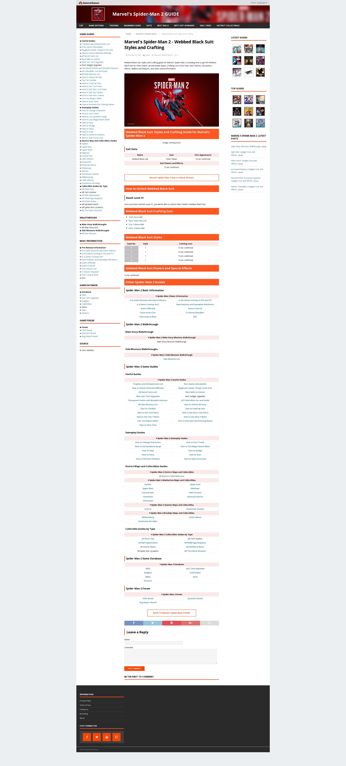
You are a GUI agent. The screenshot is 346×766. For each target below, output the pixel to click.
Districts (148, 581)
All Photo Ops (148, 538)
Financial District (195, 496)
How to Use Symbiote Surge (148, 446)
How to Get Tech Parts (148, 412)
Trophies (114, 25)
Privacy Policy (85, 701)
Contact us (84, 709)
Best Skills (163, 25)
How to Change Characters (148, 442)
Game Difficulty (148, 308)
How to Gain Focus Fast (195, 459)
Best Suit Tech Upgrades (148, 396)
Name (127, 639)
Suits (149, 25)
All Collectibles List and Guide (195, 400)
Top (81, 25)
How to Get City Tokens (148, 416)
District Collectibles (228, 25)
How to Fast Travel (195, 442)
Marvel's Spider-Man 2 (163, 55)
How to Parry (148, 454)
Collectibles (195, 572)
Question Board (195, 598)
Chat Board (148, 598)
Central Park (148, 492)
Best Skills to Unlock (195, 392)
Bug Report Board (147, 602)
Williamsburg (148, 517)
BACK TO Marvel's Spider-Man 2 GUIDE (171, 613)
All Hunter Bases (148, 546)
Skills (148, 568)
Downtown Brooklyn (147, 521)
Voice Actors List (148, 312)
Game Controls (195, 308)
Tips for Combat (148, 408)
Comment (128, 647)
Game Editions (96, 25)
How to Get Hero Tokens (195, 416)
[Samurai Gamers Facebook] (87, 737)
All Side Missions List (148, 404)
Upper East (195, 484)
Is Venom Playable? (195, 312)
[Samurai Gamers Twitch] (116, 737)
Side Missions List (171, 359)
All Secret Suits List (148, 392)
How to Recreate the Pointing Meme (195, 421)
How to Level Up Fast (195, 408)
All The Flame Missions (195, 551)
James (147, 55)
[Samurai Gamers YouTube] (107, 737)
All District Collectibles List (171, 476)
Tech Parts (134, 217)
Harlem (147, 484)
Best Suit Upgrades (184, 25)
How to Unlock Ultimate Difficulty (148, 388)
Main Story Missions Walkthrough (245, 146)
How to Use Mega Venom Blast (195, 446)
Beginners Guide (132, 25)
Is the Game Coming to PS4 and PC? (195, 300)
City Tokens (134, 224)
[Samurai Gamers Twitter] (97, 737)
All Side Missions (89, 233)
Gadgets (148, 572)
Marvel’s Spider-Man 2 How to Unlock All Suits (171, 177)
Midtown (195, 488)
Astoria (147, 509)
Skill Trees (205, 25)
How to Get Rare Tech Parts (195, 412)
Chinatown (148, 500)
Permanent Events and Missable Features (147, 400)
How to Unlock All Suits (195, 404)
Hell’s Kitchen (195, 492)
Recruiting (84, 713)
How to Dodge (195, 450)
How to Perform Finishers (148, 459)
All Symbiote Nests (195, 546)
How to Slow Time (148, 425)
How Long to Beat (147, 316)
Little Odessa (195, 517)
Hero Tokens (135, 228)
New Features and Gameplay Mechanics (195, 304)
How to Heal (148, 450)
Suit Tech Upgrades (195, 568)
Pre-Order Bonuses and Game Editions (148, 300)
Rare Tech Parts (136, 220)
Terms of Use (85, 705)
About (82, 718)
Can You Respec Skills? (147, 421)
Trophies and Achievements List (148, 384)
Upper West (147, 488)
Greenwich (148, 496)
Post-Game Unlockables (195, 384)
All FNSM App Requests (195, 542)
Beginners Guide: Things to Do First (195, 388)
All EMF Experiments (147, 542)
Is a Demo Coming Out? (148, 304)
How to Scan (195, 454)
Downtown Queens (195, 509)
